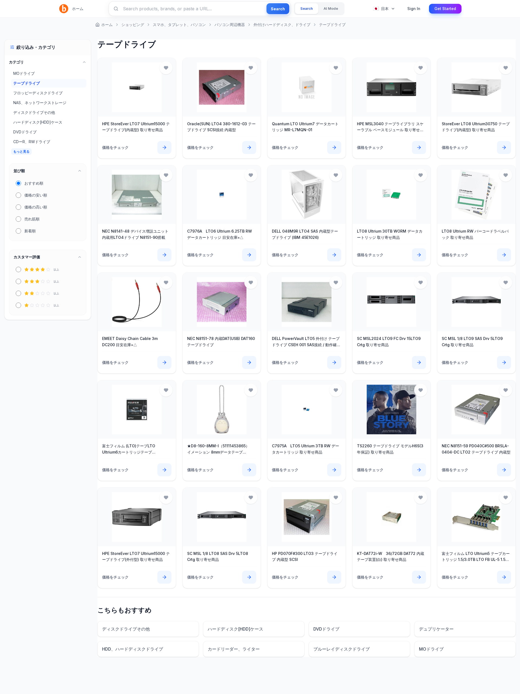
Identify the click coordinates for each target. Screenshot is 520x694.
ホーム (77, 8)
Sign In (413, 8)
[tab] (306, 8)
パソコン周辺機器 (229, 24)
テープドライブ (332, 24)
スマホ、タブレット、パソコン (179, 24)
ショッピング (132, 24)
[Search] (116, 9)
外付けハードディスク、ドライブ (281, 24)
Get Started (445, 8)
